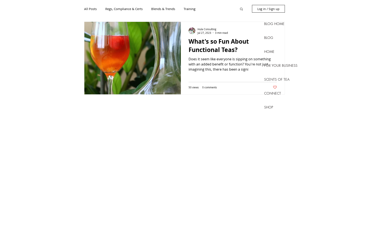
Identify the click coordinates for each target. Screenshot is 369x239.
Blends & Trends (163, 9)
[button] (241, 9)
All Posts (90, 9)
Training (189, 9)
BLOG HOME (274, 24)
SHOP (268, 107)
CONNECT (272, 93)
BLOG (268, 38)
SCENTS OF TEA (277, 79)
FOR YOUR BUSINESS (277, 65)
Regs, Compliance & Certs (124, 9)
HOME (269, 51)
